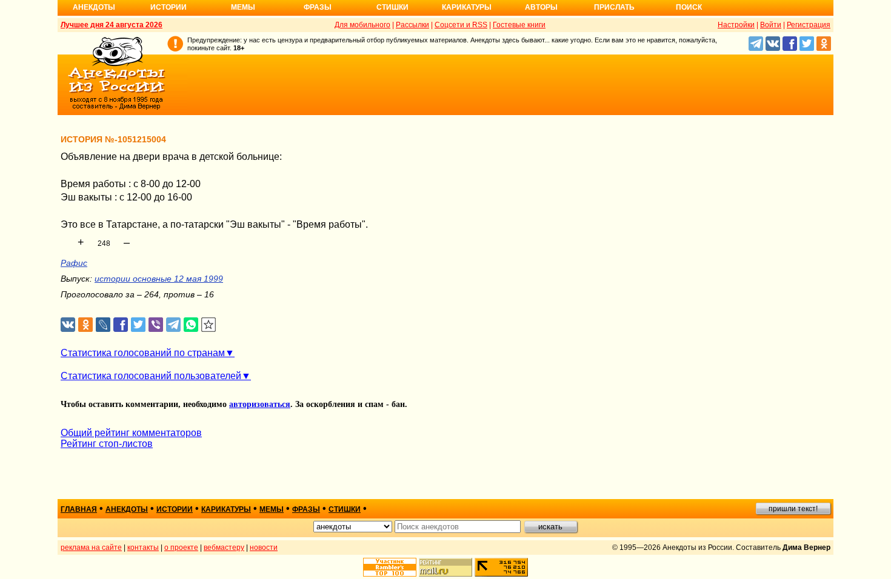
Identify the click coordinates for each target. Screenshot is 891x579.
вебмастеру (224, 547)
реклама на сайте (91, 547)
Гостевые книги (519, 25)
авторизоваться (259, 404)
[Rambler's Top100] (389, 567)
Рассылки (412, 25)
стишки (345, 509)
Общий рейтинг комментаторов (131, 433)
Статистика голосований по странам (143, 353)
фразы (306, 509)
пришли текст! (793, 509)
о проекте (181, 547)
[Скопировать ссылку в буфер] (208, 325)
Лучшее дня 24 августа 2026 (111, 25)
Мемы (243, 7)
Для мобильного (362, 25)
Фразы (318, 7)
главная (79, 509)
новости (264, 547)
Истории (168, 7)
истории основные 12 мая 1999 (159, 278)
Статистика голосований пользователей (151, 376)
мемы (271, 509)
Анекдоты (94, 7)
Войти (770, 25)
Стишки (392, 7)
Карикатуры (467, 7)
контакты (143, 547)
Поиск (689, 7)
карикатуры (226, 509)
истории (174, 509)
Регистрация (808, 25)
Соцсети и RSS (461, 25)
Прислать (614, 7)
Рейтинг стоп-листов (107, 443)
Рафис (74, 263)
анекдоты (126, 509)
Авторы (541, 7)
